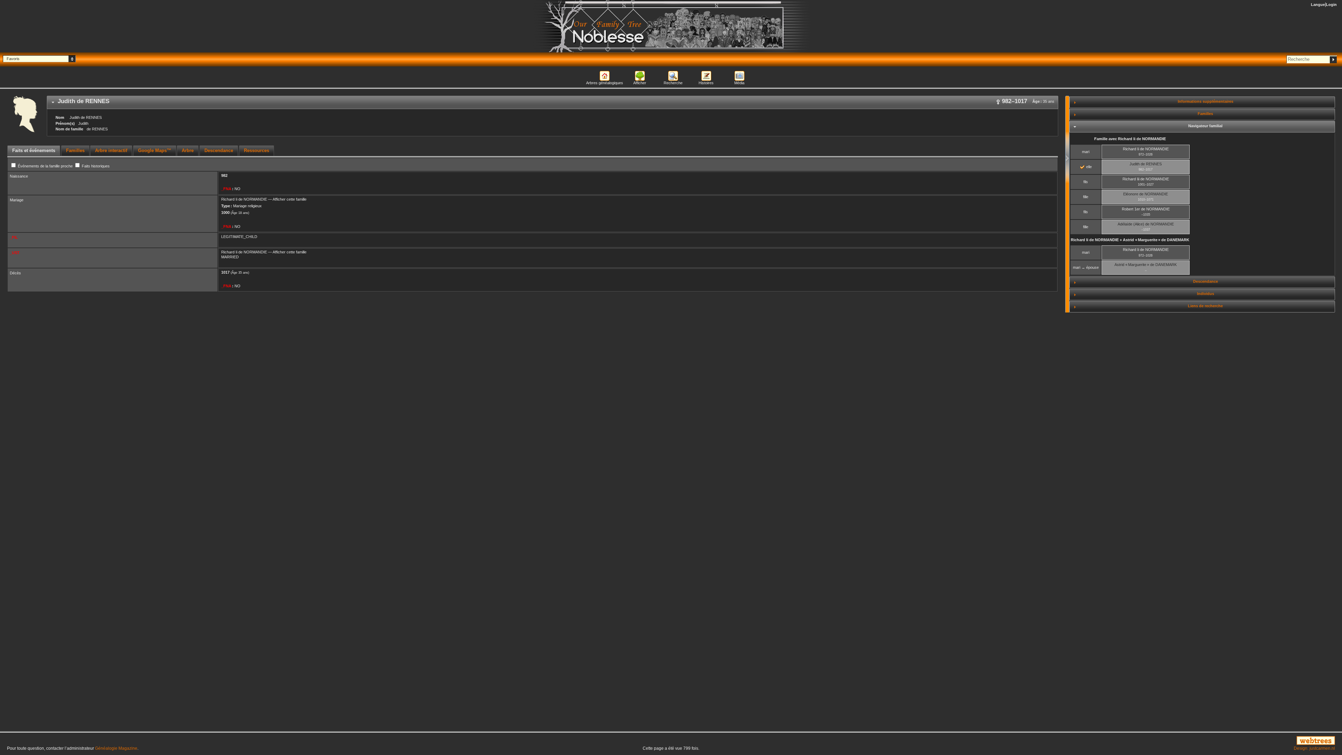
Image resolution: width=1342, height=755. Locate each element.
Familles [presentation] (75, 150)
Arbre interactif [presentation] (111, 150)
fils (1085, 182)
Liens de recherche (1205, 306)
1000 (225, 212)
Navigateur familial (1205, 126)
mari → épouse (1086, 267)
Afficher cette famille (289, 199)
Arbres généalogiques (604, 83)
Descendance (1205, 281)
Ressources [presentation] (256, 150)
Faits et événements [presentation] (33, 150)
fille (1085, 197)
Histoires (706, 83)
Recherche (673, 83)
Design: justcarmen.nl (1314, 748)
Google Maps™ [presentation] (154, 150)
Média (739, 83)
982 (224, 175)
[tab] (552, 102)
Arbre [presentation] (188, 150)
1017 (225, 272)
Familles (1205, 114)
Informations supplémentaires (1205, 101)
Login (1331, 4)
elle (1088, 167)
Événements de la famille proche (45, 166)
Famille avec (1130, 139)
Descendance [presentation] (218, 150)
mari (1085, 152)
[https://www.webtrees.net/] (1118, 741)
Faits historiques (95, 166)
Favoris (13, 59)
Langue (1318, 4)
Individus (1205, 294)
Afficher (639, 83)
